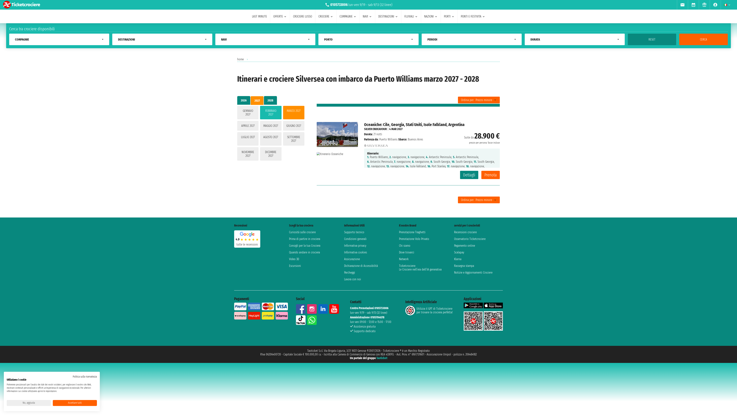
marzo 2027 (294, 111)
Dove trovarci (406, 252)
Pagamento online (464, 245)
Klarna (457, 259)
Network (404, 259)
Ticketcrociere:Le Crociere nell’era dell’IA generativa (420, 267)
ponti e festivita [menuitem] (471, 16)
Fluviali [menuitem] (409, 16)
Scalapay (459, 252)
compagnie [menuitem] (346, 16)
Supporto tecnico (354, 232)
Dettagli (469, 175)
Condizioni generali (355, 239)
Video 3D (294, 259)
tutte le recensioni (247, 244)
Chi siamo (404, 245)
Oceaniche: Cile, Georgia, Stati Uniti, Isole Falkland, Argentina (414, 124)
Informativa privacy (355, 245)
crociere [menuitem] (323, 16)
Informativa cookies (355, 252)
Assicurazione (352, 259)
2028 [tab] (270, 100)
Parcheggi (349, 272)
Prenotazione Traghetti (412, 232)
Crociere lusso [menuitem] (302, 16)
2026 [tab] (244, 100)
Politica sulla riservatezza (85, 376)
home (240, 59)
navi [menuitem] (365, 16)
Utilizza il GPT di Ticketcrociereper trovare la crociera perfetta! (434, 310)
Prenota (490, 175)
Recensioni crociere (465, 232)
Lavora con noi (352, 279)
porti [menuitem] (447, 16)
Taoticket (381, 358)
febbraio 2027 (270, 112)
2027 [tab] (257, 100)
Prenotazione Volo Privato (414, 239)
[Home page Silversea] (376, 144)
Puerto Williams (388, 139)
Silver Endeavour (375, 129)
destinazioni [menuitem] (386, 16)
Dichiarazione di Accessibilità (361, 266)
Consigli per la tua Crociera (304, 245)
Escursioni (295, 266)
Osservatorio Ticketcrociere (470, 239)
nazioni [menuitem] (429, 16)
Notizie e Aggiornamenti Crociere (473, 272)
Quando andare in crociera (304, 252)
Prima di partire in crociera (304, 239)
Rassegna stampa (464, 266)
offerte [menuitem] (278, 16)
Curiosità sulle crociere (302, 232)
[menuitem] (682, 5)
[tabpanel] (270, 134)
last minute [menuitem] (259, 16)
